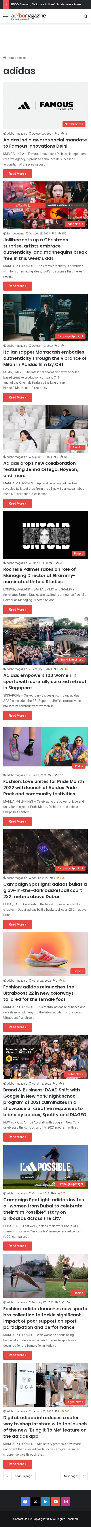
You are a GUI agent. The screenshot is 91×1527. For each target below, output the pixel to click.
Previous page (23, 1476)
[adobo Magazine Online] (28, 16)
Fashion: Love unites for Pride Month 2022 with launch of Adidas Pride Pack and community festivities (43, 787)
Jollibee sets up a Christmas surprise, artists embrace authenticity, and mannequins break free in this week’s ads (45, 249)
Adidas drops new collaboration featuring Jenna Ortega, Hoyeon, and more (40, 469)
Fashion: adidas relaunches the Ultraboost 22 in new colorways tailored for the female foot (38, 993)
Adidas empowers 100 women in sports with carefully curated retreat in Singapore (45, 681)
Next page (70, 1476)
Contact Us (20, 1519)
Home (10, 57)
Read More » (17, 173)
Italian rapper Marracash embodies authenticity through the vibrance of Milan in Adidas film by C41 (45, 358)
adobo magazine (17, 133)
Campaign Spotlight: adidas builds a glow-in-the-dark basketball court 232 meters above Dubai (45, 890)
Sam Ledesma (15, 233)
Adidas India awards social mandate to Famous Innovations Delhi (45, 143)
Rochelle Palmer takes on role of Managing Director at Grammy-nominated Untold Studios (39, 575)
